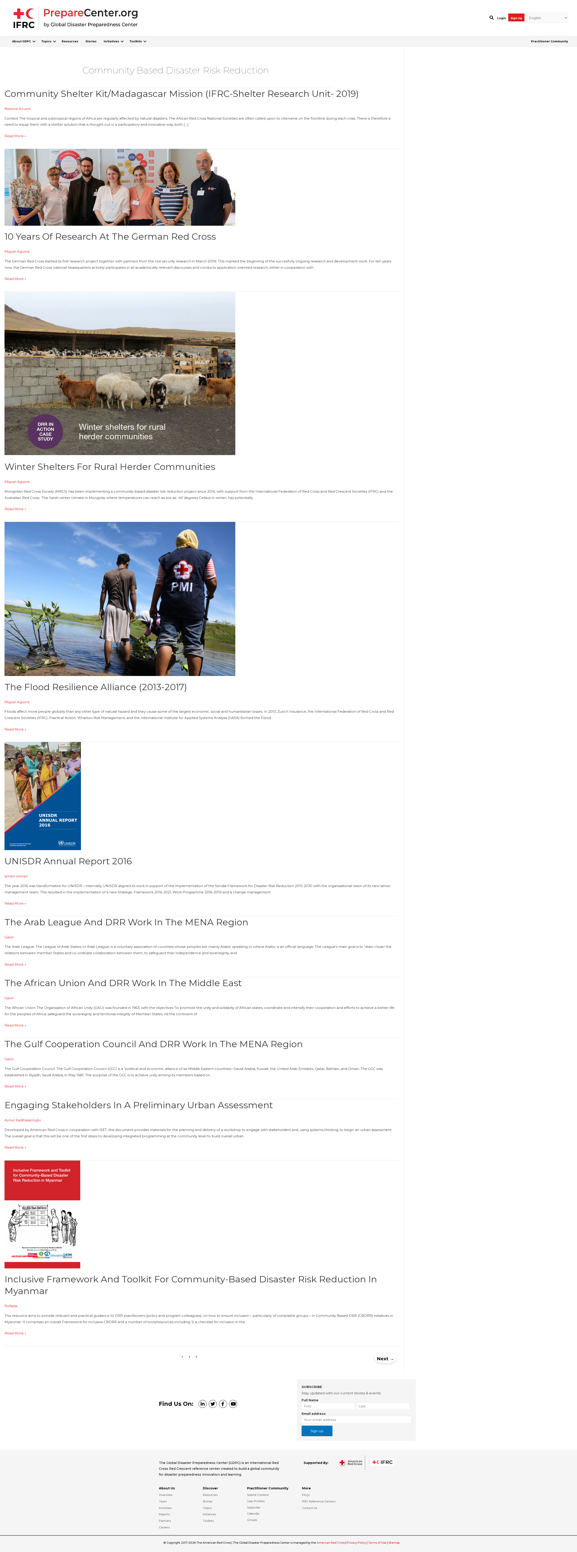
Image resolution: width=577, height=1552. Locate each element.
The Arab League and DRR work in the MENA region (126, 922)
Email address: (314, 1413)
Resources (70, 41)
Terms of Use (377, 1542)
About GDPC (21, 41)
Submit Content (258, 1495)
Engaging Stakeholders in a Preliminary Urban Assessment (139, 1105)
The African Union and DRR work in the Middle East (123, 982)
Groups (252, 1520)
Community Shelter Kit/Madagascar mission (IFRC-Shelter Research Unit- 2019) (182, 93)
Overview (165, 1495)
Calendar (253, 1513)
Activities (165, 1508)
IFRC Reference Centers (318, 1501)
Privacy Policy (357, 1542)
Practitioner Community (549, 41)
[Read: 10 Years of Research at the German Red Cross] (120, 187)
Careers (164, 1527)
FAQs (305, 1495)
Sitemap (394, 1542)
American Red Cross (331, 1542)
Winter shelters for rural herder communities (110, 466)
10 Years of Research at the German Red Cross (110, 236)
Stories (90, 41)
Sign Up (516, 18)
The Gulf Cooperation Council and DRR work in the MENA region (154, 1043)
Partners (165, 1520)
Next (385, 1358)
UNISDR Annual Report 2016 (68, 861)
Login (501, 18)
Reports (164, 1514)
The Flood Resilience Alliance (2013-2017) (96, 686)
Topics (46, 41)
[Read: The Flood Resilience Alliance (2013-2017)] (120, 598)
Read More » (15, 136)
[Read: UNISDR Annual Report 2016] (43, 796)
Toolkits (135, 41)
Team (163, 1501)
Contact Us (309, 1508)
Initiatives (111, 41)
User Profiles (256, 1501)
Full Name (310, 1400)
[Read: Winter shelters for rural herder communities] (120, 373)
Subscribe (253, 1507)
